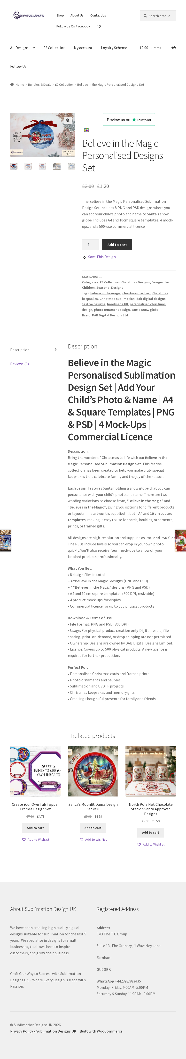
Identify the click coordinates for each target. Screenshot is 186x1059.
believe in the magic (105, 293)
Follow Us (18, 66)
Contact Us (98, 15)
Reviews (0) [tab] (19, 363)
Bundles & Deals (39, 84)
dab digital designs (151, 299)
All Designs (19, 47)
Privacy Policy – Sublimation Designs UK (43, 1031)
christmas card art (136, 293)
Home (20, 84)
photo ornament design (112, 309)
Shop (60, 15)
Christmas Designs (135, 282)
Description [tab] (20, 349)
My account (83, 47)
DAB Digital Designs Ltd (110, 315)
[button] (68, 120)
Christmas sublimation (117, 299)
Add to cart (117, 244)
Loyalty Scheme (114, 47)
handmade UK (117, 304)
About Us (77, 15)
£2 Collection (54, 47)
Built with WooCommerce (101, 1031)
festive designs (93, 304)
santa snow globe (145, 309)
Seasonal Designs (109, 287)
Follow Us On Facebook (73, 26)
